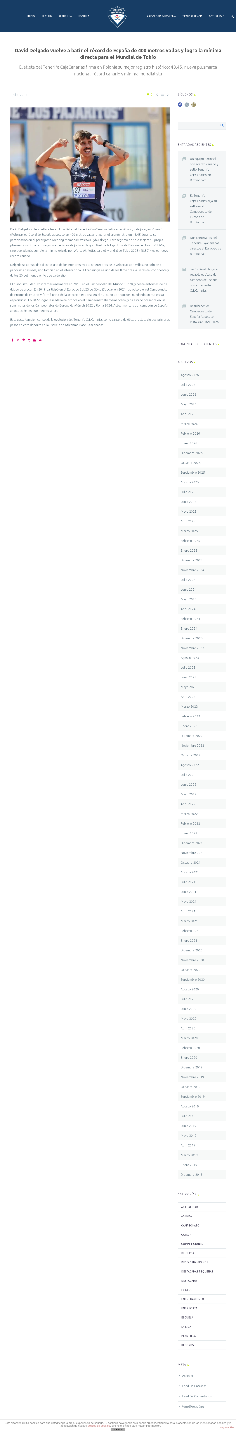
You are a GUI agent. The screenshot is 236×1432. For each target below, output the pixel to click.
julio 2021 (188, 882)
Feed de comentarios (197, 1396)
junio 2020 (188, 1008)
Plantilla (65, 16)
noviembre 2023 (192, 648)
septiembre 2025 (193, 472)
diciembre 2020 (192, 950)
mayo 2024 (189, 599)
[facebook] (180, 105)
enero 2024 (189, 628)
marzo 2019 (189, 1155)
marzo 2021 (189, 921)
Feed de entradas (194, 1386)
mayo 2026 (189, 404)
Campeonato (190, 1225)
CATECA (186, 1234)
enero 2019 (189, 1165)
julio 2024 (188, 579)
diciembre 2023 (192, 638)
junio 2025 (188, 501)
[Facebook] (12, 340)
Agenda (186, 1216)
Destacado (189, 1280)
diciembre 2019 (192, 1067)
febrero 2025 (190, 540)
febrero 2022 (190, 823)
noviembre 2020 (192, 960)
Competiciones (192, 1244)
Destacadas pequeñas (197, 1271)
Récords (187, 1345)
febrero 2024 (190, 618)
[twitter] (187, 105)
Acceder (187, 1375)
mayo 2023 (189, 687)
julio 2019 (188, 1116)
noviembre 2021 (192, 852)
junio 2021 (188, 891)
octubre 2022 (191, 755)
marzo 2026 (189, 423)
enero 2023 (189, 726)
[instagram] (193, 105)
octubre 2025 (191, 462)
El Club (46, 16)
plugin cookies (227, 1427)
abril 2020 (188, 1028)
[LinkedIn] (34, 340)
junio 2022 (188, 784)
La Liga (186, 1326)
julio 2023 (188, 667)
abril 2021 (188, 911)
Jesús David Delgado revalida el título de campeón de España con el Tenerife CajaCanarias (204, 279)
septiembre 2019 (193, 1096)
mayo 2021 (189, 901)
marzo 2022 (189, 813)
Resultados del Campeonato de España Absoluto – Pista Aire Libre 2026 (204, 314)
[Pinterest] (23, 340)
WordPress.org (193, 1406)
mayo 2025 (189, 511)
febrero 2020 (190, 1047)
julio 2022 (188, 774)
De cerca (187, 1253)
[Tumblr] (29, 340)
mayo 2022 (189, 794)
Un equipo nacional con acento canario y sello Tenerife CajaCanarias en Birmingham (204, 169)
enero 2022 (189, 833)
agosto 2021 (190, 872)
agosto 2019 (190, 1106)
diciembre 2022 (192, 735)
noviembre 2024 (192, 570)
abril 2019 (188, 1145)
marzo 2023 (189, 706)
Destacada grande (194, 1262)
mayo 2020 (189, 1018)
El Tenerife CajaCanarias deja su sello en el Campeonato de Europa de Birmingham (203, 209)
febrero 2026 (190, 433)
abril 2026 (188, 414)
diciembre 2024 (192, 560)
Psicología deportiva (161, 16)
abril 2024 (188, 609)
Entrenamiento (192, 1299)
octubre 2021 (191, 862)
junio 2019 (188, 1125)
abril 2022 (188, 804)
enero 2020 (189, 1057)
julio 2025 (188, 492)
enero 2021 (189, 940)
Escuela (83, 16)
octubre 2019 (191, 1086)
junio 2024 (188, 589)
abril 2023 (188, 696)
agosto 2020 (190, 989)
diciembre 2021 (192, 843)
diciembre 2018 (192, 1174)
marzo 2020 (189, 1038)
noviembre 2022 (192, 745)
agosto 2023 (190, 657)
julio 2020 (188, 999)
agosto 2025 (190, 482)
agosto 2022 (190, 765)
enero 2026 (189, 443)
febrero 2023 (190, 716)
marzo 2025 (189, 531)
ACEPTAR (118, 1430)
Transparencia (192, 16)
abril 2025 (188, 521)
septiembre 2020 (193, 979)
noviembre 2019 (192, 1077)
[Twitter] (18, 340)
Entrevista (189, 1308)
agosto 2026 (190, 375)
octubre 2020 (191, 969)
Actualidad (216, 16)
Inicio (31, 16)
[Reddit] (40, 340)
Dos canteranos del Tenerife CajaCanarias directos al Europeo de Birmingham (205, 245)
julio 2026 (188, 384)
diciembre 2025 (192, 453)
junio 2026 (188, 394)
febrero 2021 (190, 930)
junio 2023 (188, 677)
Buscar (222, 125)
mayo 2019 (189, 1135)
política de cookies (99, 1425)
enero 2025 (189, 550)
